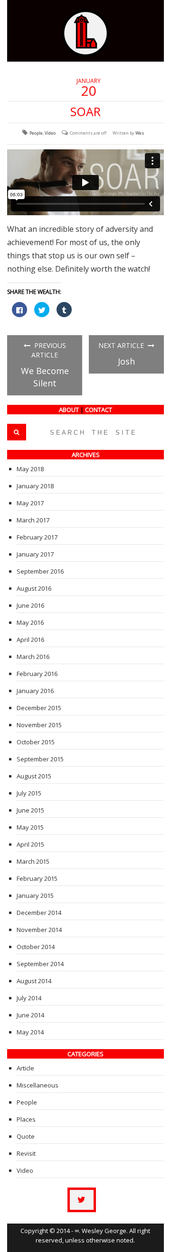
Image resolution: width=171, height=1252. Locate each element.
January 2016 (35, 690)
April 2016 (30, 639)
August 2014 (34, 981)
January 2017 (35, 554)
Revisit (26, 1153)
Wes (139, 133)
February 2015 (37, 878)
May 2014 (30, 1032)
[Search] (16, 432)
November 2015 (39, 725)
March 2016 (33, 656)
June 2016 (30, 605)
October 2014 (36, 946)
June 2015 (30, 810)
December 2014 (39, 912)
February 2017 (37, 537)
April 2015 (30, 844)
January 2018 (35, 486)
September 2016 (40, 571)
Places (26, 1119)
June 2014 (30, 1015)
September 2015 (40, 759)
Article (25, 1068)
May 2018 (30, 469)
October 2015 (36, 742)
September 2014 (40, 964)
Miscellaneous (37, 1085)
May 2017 (30, 503)
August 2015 (34, 776)
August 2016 (34, 588)
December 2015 (39, 708)
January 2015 (35, 895)
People (36, 133)
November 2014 (39, 929)
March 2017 (33, 520)
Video (50, 133)
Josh (126, 361)
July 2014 (29, 998)
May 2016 (30, 622)
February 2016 (37, 673)
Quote (26, 1136)
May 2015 (30, 827)
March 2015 (33, 861)
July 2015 (29, 793)
